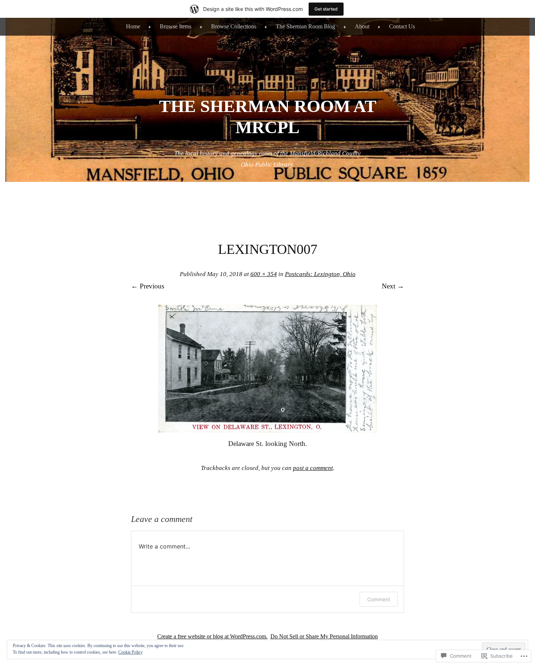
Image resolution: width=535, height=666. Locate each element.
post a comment (313, 467)
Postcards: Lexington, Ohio (320, 274)
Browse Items (175, 26)
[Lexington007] (267, 431)
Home (133, 26)
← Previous (147, 286)
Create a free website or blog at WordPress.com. (212, 636)
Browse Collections (233, 26)
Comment (378, 599)
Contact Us (402, 26)
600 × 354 (263, 274)
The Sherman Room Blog (305, 26)
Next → (393, 286)
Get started (326, 9)
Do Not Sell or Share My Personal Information (324, 636)
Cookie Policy (130, 652)
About (362, 26)
